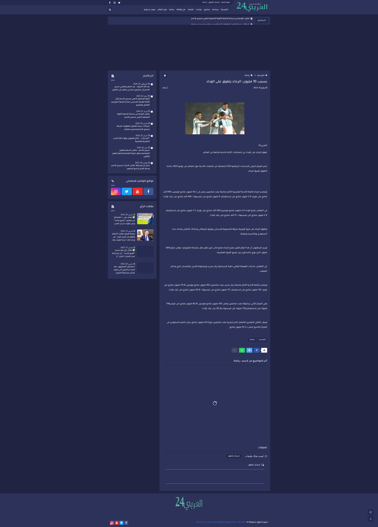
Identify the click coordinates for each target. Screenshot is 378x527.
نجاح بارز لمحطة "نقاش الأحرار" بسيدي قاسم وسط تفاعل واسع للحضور (130, 167)
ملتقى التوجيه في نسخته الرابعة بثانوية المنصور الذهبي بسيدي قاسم (133, 115)
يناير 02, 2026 (142, 147)
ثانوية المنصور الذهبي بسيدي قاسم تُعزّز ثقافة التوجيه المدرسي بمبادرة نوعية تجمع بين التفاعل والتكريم (130, 102)
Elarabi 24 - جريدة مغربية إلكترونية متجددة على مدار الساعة (221, 522)
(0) (164, 88)
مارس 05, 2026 (141, 123)
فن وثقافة (181, 10)
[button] (257, 350)
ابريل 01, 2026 (142, 111)
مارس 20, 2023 (127, 214)
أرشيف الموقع (214, 2)
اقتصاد (191, 10)
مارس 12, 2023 (127, 247)
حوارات (199, 10)
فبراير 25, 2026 (142, 135)
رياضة (171, 10)
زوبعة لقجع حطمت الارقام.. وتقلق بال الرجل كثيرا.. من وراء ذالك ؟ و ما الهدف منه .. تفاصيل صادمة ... (123, 237)
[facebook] (110, 3)
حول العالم (162, 10)
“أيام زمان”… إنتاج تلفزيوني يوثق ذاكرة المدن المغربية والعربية (131, 140)
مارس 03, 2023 (127, 264)
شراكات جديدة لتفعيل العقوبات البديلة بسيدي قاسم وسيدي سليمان (220, 21)
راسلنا (204, 2)
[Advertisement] (189, 47)
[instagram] (115, 3)
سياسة (215, 10)
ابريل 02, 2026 (142, 96)
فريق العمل (225, 2)
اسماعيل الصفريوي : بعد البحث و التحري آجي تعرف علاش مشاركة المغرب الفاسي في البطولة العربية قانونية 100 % (123, 270)
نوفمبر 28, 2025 (141, 162)
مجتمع (207, 10)
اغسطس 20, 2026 (140, 84)
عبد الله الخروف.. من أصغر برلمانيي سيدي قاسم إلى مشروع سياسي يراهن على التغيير (131, 88)
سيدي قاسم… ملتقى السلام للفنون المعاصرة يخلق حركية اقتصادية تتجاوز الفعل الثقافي (131, 153)
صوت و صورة (149, 10)
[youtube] (138, 191)
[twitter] (119, 3)
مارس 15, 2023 (127, 231)
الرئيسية (224, 10)
